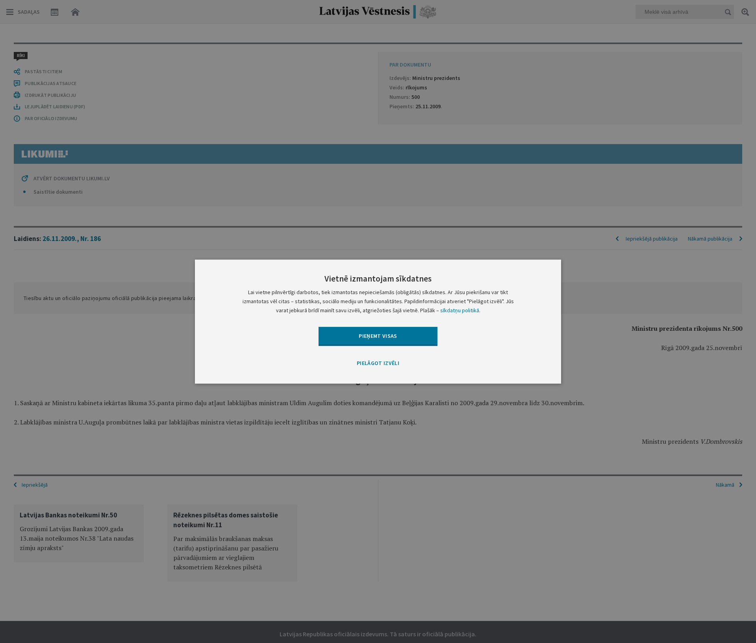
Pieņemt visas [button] (378, 335)
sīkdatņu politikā (459, 310)
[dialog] (378, 321)
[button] (378, 364)
